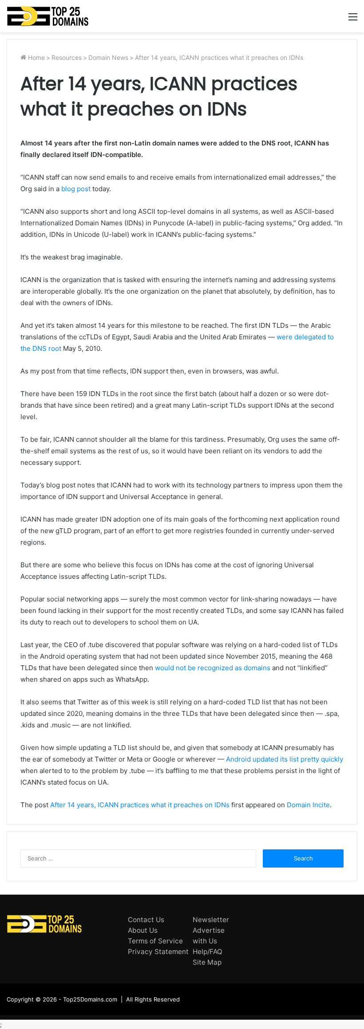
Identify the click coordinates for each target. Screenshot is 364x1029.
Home (35, 57)
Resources (66, 57)
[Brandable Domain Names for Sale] (48, 16)
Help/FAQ (207, 951)
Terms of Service (155, 941)
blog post (76, 189)
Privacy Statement (158, 951)
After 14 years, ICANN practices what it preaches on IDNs (139, 805)
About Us (143, 930)
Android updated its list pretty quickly (284, 759)
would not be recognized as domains (211, 668)
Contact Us (146, 919)
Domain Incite (308, 805)
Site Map (207, 962)
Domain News (108, 57)
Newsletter (211, 919)
